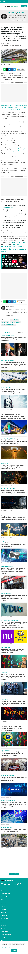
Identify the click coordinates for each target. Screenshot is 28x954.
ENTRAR (24, 6)
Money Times (4, 931)
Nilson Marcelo (5, 43)
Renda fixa (4, 912)
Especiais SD (4, 918)
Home (2, 890)
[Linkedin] (9, 884)
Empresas (3, 903)
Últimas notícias (5, 893)
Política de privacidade (7, 940)
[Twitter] (18, 884)
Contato (3, 937)
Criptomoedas (5, 899)
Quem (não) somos (6, 934)
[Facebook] (20, 884)
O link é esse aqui (20, 149)
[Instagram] (2, 884)
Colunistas (5, 322)
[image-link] (14, 349)
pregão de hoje (8, 207)
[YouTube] (5, 884)
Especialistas (4, 915)
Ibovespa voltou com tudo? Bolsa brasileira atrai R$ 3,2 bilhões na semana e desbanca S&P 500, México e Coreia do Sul (13, 162)
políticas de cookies (6, 947)
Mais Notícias (14, 874)
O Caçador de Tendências (8, 324)
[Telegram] (15, 884)
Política (3, 906)
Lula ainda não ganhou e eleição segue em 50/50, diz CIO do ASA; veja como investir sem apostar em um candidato (13, 170)
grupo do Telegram (18, 151)
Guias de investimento (7, 922)
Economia (3, 909)
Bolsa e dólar (14, 319)
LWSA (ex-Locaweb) (15, 322)
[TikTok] (12, 884)
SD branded (4, 925)
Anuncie (3, 928)
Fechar (14, 950)
